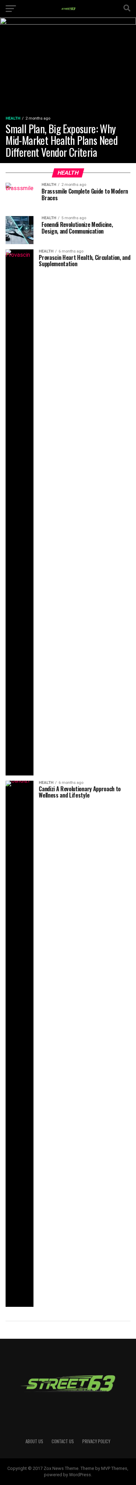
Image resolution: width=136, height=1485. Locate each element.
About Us (34, 1441)
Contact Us (63, 1441)
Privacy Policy (96, 1441)
